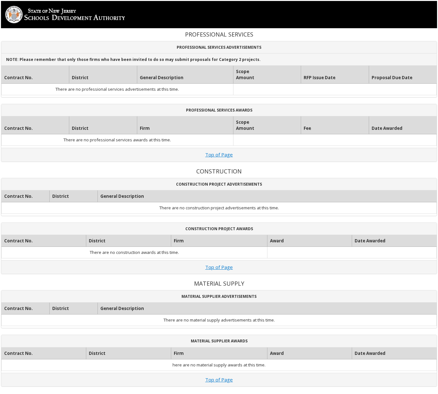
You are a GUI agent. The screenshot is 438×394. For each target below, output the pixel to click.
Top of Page (219, 154)
